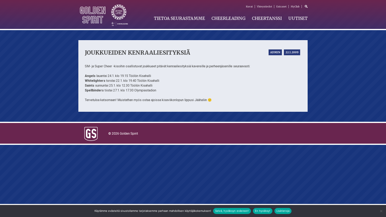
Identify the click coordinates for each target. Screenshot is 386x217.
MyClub (295, 6)
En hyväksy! (262, 210)
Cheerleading (228, 18)
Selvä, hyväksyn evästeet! (232, 210)
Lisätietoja (283, 210)
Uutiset (298, 18)
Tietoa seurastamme (179, 18)
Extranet (281, 6)
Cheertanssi (267, 18)
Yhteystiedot (264, 6)
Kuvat (249, 6)
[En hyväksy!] (381, 211)
